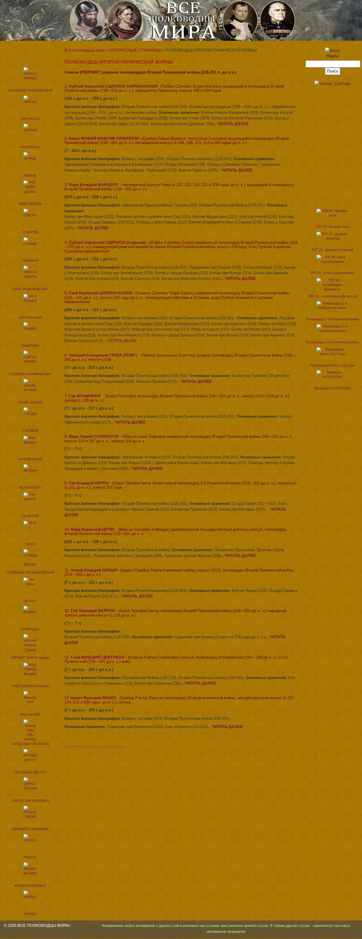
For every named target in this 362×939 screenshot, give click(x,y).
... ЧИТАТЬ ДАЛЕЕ (231, 124)
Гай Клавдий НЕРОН (89, 483)
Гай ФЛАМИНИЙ (85, 396)
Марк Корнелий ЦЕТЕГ (93, 529)
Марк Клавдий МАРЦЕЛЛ (93, 184)
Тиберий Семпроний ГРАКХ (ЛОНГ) (103, 355)
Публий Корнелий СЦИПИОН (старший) (107, 242)
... (194, 381)
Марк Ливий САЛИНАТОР (94, 436)
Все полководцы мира (84, 50)
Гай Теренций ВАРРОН (93, 610)
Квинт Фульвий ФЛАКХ (93, 697)
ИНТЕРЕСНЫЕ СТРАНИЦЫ (135, 50)
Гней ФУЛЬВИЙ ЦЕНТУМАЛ (98, 657)
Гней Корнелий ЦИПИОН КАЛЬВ (100, 293)
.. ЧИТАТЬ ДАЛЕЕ (235, 170)
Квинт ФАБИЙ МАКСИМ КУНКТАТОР (104, 138)
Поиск (332, 56)
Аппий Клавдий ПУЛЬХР (94, 570)
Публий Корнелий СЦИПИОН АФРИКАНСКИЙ (113, 86)
